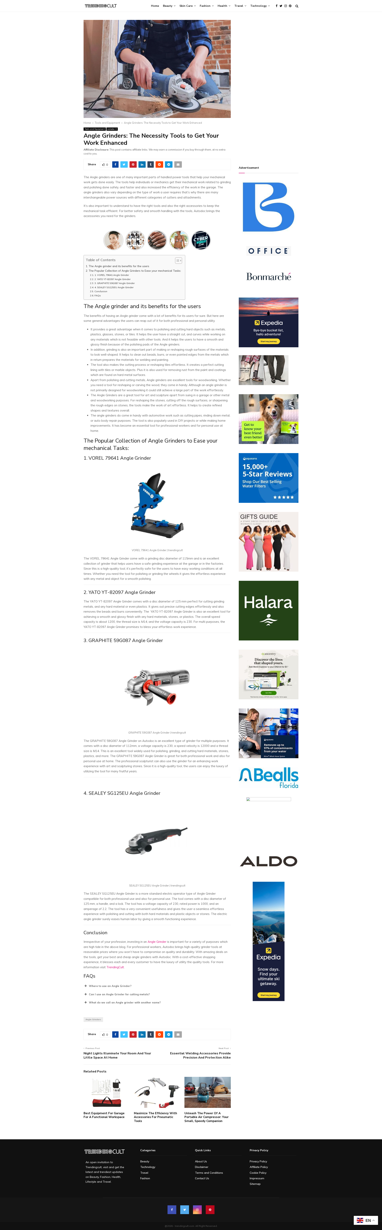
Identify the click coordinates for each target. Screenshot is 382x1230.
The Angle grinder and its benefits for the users (119, 266)
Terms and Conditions (209, 1173)
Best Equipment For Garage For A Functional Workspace (104, 1115)
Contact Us (202, 1178)
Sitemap (255, 1184)
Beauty (167, 6)
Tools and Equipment (95, 129)
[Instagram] (286, 6)
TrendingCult (115, 967)
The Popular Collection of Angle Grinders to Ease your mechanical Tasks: (135, 270)
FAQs (98, 295)
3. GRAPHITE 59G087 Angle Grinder (115, 283)
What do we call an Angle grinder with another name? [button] (125, 1002)
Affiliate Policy (259, 1167)
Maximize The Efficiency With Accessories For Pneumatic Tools (155, 1117)
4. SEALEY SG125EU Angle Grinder (114, 287)
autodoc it (112, 129)
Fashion (205, 6)
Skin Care (186, 6)
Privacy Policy (258, 1161)
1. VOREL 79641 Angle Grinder (112, 274)
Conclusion (101, 291)
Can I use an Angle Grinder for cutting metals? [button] (119, 994)
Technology (258, 6)
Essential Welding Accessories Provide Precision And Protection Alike (200, 1055)
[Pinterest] (291, 6)
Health (222, 6)
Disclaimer (201, 1167)
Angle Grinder (156, 942)
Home (155, 6)
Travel (238, 6)
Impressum (257, 1178)
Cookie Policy (258, 1173)
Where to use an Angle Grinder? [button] (110, 986)
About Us (201, 1161)
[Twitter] (282, 6)
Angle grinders (93, 1019)
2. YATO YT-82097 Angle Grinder (113, 279)
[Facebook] (278, 6)
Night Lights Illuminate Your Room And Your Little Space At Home (117, 1055)
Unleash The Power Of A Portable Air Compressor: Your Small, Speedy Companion (206, 1117)
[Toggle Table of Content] (176, 260)
